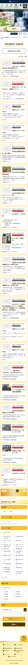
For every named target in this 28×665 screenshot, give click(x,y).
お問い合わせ (11, 7)
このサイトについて (2, 7)
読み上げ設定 (23, 33)
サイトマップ (19, 654)
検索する (14, 624)
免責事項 (7, 650)
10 (10, 490)
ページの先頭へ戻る (24, 639)
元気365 (16, 663)
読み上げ (15, 33)
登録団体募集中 (8, 648)
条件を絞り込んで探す (14, 51)
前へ (5, 490)
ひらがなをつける (14, 1)
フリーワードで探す (6, 517)
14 (16, 494)
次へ (23, 490)
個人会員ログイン (16, 7)
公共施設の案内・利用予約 (20, 651)
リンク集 (7, 654)
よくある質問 (19, 644)
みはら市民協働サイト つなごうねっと (10, 37)
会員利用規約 (19, 648)
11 (14, 490)
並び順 (3, 605)
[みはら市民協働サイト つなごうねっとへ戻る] (21, 5)
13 (12, 494)
